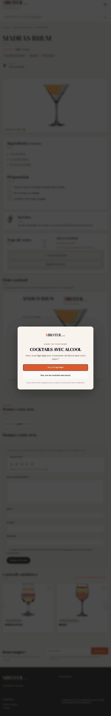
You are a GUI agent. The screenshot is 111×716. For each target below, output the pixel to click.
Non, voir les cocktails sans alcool (55, 375)
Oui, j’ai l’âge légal (55, 367)
